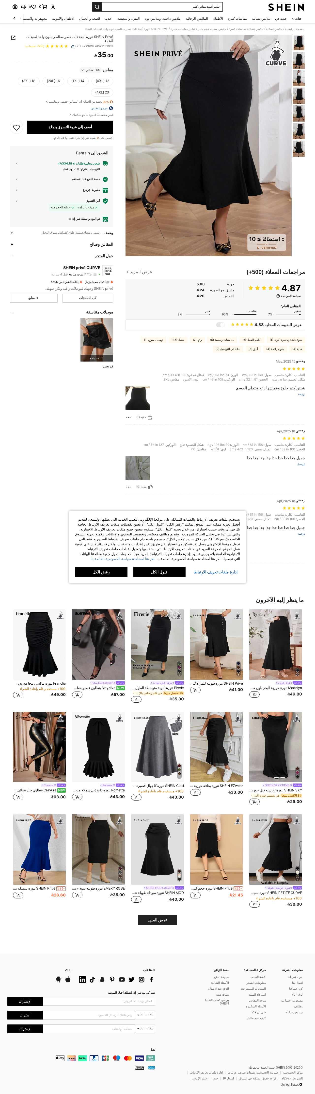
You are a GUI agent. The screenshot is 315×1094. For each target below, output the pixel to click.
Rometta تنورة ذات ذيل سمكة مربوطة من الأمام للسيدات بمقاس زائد (98, 790)
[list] (115, 979)
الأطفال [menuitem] (218, 18)
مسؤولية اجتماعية (292, 1000)
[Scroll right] (14, 18)
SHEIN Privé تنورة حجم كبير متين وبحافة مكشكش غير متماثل (216, 888)
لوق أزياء (297, 994)
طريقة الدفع (221, 977)
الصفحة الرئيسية (295, 29)
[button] (23, 7)
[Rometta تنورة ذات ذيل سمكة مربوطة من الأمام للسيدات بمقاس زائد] (98, 747)
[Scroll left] (20, 18)
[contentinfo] (81, 1058)
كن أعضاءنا (296, 988)
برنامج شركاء (294, 1012)
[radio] (102, 81)
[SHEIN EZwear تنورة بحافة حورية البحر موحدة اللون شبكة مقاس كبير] (216, 747)
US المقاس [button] (93, 70)
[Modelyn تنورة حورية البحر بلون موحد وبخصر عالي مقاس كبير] (275, 644)
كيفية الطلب (258, 977)
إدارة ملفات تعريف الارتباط (206, 1072)
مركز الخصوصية (293, 1072)
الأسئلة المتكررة (256, 1006)
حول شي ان (295, 977)
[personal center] (53, 7)
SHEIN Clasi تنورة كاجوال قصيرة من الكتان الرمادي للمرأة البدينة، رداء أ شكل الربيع (157, 786)
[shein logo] (286, 7)
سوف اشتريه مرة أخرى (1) (286, 340)
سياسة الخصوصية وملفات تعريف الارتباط (253, 1072)
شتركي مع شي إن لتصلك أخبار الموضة (131, 992)
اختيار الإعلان (200, 1078)
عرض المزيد (158, 920)
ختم (215, 1078)
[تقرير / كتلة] (128, 417)
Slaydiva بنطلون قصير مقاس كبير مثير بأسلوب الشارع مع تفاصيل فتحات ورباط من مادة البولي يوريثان (98, 688)
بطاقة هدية (222, 994)
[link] (43, 7)
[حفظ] (16, 127)
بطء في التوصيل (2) (228, 349)
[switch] (220, 324)
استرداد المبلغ (257, 994)
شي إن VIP (259, 1012)
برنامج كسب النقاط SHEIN (217, 1001)
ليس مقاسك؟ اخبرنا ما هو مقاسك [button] (92, 115)
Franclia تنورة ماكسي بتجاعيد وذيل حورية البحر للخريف (39, 683)
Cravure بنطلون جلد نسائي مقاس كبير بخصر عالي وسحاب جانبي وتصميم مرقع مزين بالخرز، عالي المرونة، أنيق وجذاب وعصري (39, 790)
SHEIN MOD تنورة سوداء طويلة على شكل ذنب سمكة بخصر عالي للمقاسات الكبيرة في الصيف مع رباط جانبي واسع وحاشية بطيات (157, 893)
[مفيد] (150, 417)
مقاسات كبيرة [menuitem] (237, 18)
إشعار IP (228, 1078)
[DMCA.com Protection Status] (139, 1068)
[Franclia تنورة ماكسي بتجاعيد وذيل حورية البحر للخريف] (39, 644)
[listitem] (96, 340)
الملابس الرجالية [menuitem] (197, 18)
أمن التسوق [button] (93, 200)
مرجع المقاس (257, 1000)
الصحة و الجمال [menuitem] (89, 18)
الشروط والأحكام (292, 1078)
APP (68, 970)
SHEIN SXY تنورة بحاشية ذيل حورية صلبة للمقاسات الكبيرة (275, 790)
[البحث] (97, 7)
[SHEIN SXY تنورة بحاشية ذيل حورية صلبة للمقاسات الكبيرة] (275, 747)
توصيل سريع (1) (153, 340)
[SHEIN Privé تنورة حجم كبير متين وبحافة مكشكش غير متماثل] (216, 849)
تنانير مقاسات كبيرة (183, 29)
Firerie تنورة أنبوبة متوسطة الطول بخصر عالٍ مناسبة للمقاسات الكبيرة (157, 688)
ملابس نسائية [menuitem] (261, 18)
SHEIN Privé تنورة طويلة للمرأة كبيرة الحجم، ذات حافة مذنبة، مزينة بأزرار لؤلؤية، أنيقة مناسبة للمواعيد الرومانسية (216, 683)
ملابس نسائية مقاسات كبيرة (246, 29)
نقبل (152, 1049)
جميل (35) (178, 340)
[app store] (67, 982)
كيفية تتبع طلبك (256, 1018)
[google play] (58, 982)
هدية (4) (297, 349)
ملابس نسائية (274, 29)
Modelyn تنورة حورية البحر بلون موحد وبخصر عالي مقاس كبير (275, 688)
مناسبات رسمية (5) (222, 340)
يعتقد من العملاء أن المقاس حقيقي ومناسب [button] (79, 102)
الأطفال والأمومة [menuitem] (63, 18)
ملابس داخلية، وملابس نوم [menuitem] (163, 18)
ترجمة (301, 394)
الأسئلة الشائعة (220, 983)
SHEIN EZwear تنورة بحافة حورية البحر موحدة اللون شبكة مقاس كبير (216, 786)
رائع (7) (197, 340)
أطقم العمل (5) (251, 340)
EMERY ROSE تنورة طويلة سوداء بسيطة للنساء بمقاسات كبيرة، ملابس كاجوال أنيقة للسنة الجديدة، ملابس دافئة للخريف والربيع (98, 888)
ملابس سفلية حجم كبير (212, 29)
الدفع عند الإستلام (218, 988)
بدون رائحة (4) (275, 349)
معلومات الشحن (256, 983)
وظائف (298, 1006)
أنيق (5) (253, 349)
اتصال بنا (297, 983)
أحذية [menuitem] (108, 18)
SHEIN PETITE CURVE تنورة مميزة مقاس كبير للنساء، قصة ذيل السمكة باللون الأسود (275, 893)
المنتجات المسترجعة (253, 988)
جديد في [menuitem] (281, 18)
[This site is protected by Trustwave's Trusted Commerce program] (151, 1068)
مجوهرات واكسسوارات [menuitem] (31, 18)
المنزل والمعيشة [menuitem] (128, 18)
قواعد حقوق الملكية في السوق (257, 1078)
